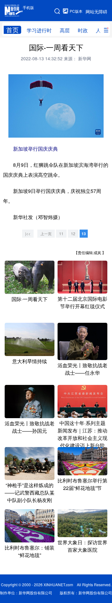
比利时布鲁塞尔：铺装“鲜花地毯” (29, 551)
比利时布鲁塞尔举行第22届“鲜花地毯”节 (82, 484)
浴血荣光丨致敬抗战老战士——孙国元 (29, 427)
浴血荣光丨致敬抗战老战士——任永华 (82, 369)
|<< (27, 233)
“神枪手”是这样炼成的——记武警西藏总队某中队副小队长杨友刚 (29, 493)
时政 (83, 30)
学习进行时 (39, 30)
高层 (65, 30)
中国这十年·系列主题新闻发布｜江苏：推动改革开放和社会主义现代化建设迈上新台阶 (82, 434)
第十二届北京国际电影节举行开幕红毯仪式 (82, 302)
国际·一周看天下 (30, 299)
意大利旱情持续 (29, 361)
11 (61, 233)
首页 (12, 30)
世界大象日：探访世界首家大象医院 (82, 546)
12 (73, 233)
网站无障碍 (96, 11)
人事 (101, 30)
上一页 (46, 233)
